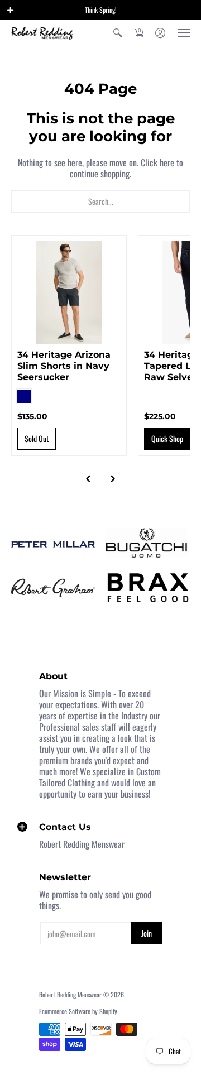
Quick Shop (167, 438)
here (167, 162)
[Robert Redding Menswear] (42, 33)
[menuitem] (117, 33)
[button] (11, 10)
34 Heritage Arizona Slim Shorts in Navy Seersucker (64, 365)
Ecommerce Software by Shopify (78, 1011)
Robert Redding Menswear (70, 994)
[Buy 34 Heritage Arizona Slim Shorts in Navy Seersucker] (69, 292)
